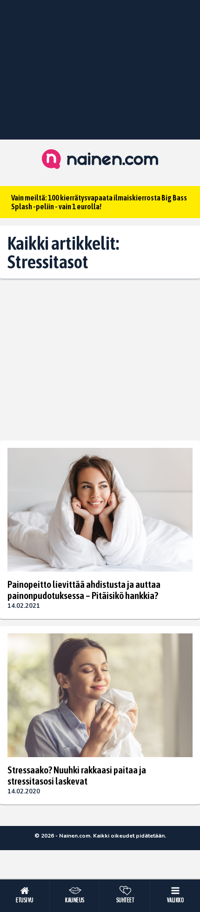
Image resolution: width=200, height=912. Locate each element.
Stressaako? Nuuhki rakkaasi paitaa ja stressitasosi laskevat (76, 775)
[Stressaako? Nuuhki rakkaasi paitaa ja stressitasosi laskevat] (100, 695)
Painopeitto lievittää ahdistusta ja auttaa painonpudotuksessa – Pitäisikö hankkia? (83, 590)
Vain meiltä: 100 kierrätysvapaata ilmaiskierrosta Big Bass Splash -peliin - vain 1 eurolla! (99, 202)
